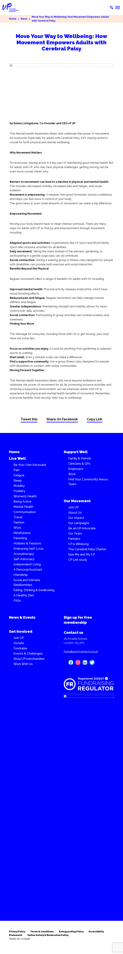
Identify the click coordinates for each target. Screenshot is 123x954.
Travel (18, 517)
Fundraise (20, 648)
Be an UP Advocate (82, 528)
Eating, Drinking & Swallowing (34, 590)
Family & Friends (79, 458)
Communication (25, 512)
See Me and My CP (81, 554)
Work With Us (23, 664)
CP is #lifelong (78, 544)
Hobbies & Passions (27, 543)
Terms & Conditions (42, 931)
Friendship (21, 575)
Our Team (75, 533)
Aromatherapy (24, 554)
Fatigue (19, 475)
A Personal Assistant (28, 569)
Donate (19, 643)
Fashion (19, 522)
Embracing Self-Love (28, 548)
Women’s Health (25, 496)
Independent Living (27, 564)
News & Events (22, 617)
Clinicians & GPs (79, 463)
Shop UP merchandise (29, 659)
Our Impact (76, 518)
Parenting (20, 538)
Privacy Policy (17, 931)
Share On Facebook (62, 419)
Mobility (19, 486)
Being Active (23, 501)
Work (17, 527)
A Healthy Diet (24, 595)
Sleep (18, 480)
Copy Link (94, 419)
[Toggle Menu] (117, 7)
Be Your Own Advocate (30, 465)
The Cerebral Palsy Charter (87, 549)
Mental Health (23, 507)
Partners (74, 539)
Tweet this (29, 419)
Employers (75, 469)
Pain (16, 470)
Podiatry (19, 491)
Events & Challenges (28, 653)
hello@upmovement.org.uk (81, 651)
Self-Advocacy (24, 559)
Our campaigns (78, 523)
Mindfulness (22, 533)
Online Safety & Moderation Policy (47, 935)
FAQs (17, 600)
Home (12, 18)
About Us (75, 512)
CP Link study (77, 559)
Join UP (73, 507)
